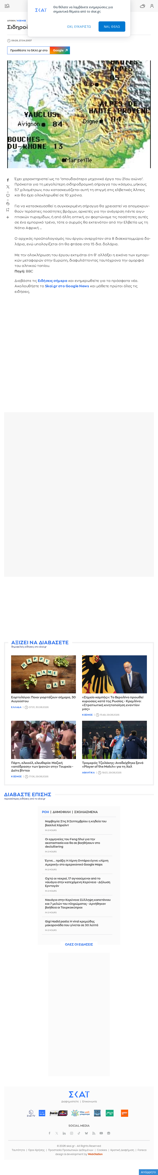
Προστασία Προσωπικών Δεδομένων (70, 1150)
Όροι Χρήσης (36, 1150)
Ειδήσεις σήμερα (52, 281)
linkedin (64, 1133)
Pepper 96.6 (97, 1113)
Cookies (102, 1150)
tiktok (79, 1133)
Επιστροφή (148, 1148)
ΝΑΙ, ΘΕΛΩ (112, 26)
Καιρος (142, 6)
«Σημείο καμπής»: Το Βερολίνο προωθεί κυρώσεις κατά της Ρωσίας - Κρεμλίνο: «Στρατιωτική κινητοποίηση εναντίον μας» (112, 703)
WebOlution (95, 1154)
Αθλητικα (88, 773)
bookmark (7, 209)
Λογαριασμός (152, 6)
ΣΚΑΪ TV (31, 1113)
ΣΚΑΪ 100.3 (42, 1113)
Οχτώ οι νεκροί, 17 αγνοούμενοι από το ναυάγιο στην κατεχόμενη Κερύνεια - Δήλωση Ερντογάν (77, 882)
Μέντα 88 (109, 1113)
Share (7, 217)
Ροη (45, 812)
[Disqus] (79, 356)
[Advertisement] (79, 608)
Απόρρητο (148, 1172)
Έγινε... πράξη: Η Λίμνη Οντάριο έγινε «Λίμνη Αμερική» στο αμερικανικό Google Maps (76, 862)
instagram (71, 1133)
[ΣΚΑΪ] (79, 1094)
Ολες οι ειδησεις (79, 944)
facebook (7, 179)
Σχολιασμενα (86, 812)
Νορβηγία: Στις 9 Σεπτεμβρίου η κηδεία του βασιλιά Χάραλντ (76, 823)
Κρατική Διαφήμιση (122, 1150)
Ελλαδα (16, 707)
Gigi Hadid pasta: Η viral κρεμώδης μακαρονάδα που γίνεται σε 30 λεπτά (71, 923)
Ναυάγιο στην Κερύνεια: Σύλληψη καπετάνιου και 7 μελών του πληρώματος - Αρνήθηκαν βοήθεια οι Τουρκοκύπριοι (78, 903)
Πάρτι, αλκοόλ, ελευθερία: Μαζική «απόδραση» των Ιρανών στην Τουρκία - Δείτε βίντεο (42, 766)
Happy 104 (124, 1113)
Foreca (142, 1150)
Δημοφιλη (62, 812)
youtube (101, 1133)
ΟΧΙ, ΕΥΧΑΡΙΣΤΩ (79, 26)
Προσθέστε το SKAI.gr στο (37, 50)
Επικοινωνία (89, 1101)
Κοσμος (21, 21)
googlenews (109, 1133)
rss (94, 1133)
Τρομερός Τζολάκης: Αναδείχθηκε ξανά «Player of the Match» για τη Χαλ (112, 764)
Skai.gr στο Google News (67, 286)
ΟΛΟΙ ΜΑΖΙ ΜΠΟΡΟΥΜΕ (79, 1115)
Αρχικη (11, 21)
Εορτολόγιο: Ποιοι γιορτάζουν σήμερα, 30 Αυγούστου (43, 699)
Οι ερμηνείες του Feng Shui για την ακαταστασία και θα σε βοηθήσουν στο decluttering (72, 843)
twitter (7, 186)
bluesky (86, 1133)
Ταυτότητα (18, 1150)
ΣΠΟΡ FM (58, 1113)
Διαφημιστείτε (70, 1101)
